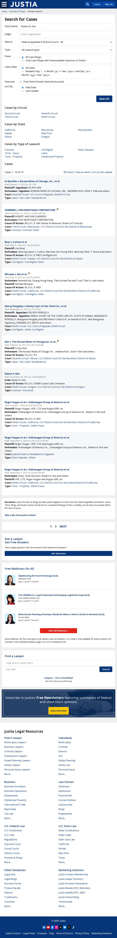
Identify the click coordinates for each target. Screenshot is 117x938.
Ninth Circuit (48, 116)
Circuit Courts (11, 848)
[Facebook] (52, 927)
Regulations (10, 839)
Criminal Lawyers (13, 751)
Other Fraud (37, 425)
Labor (44, 153)
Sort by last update (102, 172)
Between (30, 71)
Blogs (61, 809)
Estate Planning (66, 760)
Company (42, 933)
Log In (97, 4)
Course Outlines (67, 800)
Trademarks (10, 897)
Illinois (8, 136)
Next (63, 526)
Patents (8, 892)
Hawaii (8, 133)
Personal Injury (66, 769)
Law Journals (65, 804)
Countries (9, 901)
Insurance (28, 390)
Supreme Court (12, 844)
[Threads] (60, 927)
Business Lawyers (13, 746)
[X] (69, 927)
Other (32, 457)
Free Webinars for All (19, 568)
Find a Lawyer (14, 656)
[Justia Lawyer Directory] (73, 927)
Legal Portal (29, 933)
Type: (8, 49)
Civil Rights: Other (34, 262)
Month (50, 71)
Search (104, 99)
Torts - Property (13, 156)
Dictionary (63, 786)
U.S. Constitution (13, 830)
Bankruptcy (64, 742)
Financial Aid (65, 795)
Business (9, 782)
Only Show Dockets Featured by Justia (43, 81)
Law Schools (66, 782)
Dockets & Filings (13, 857)
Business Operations (15, 791)
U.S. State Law (67, 826)
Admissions (64, 791)
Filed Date (31, 87)
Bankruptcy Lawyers (15, 742)
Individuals (65, 738)
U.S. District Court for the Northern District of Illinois (67, 358)
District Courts (12, 853)
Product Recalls (12, 888)
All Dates (30, 67)
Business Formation (15, 786)
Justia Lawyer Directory (70, 879)
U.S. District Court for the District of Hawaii (59, 258)
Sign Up (109, 4)
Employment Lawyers (15, 755)
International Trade (14, 804)
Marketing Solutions (71, 870)
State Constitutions (68, 830)
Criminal (62, 746)
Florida (62, 848)
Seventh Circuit (49, 113)
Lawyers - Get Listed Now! (58, 677)
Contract (9, 149)
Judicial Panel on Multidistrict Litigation (33, 454)
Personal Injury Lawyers (17, 769)
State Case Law (66, 839)
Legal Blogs (10, 879)
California (10, 129)
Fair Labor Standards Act (33, 197)
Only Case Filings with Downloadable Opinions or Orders (56, 60)
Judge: (8, 34)
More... (7, 774)
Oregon (45, 136)
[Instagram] (56, 927)
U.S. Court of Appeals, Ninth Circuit (46, 326)
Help (51, 933)
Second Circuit (12, 113)
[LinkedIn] (44, 927)
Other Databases (15, 870)
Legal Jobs (9, 874)
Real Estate (10, 809)
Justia (62, 921)
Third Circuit (11, 116)
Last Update (32, 90)
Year (64, 71)
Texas (61, 857)
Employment (11, 795)
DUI (60, 755)
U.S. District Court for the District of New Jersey (66, 226)
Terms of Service (64, 933)
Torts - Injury (12, 153)
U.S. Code (9, 835)
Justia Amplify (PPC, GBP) (71, 892)
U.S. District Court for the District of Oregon (61, 386)
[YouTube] (48, 927)
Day (38, 71)
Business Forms (12, 883)
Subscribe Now (59, 710)
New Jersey (47, 129)
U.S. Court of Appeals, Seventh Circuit (50, 194)
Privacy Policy (82, 933)
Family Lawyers (12, 765)
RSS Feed (68, 172)
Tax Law (8, 813)
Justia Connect (13, 933)
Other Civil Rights (34, 329)
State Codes (64, 835)
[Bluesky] (64, 927)
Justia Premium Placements (73, 883)
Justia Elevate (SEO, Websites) (74, 888)
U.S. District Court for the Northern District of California (70, 290)
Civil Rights (47, 149)
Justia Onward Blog (68, 897)
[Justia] (23, 4)
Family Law (64, 765)
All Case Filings (33, 57)
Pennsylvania (85, 129)
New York (46, 133)
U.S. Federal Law (14, 826)
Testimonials (65, 901)
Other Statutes (86, 149)
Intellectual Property (52, 156)
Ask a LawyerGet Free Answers (17, 540)
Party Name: (11, 26)
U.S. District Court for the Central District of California (68, 482)
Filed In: (9, 41)
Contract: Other (31, 230)
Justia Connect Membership (73, 874)
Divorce (62, 751)
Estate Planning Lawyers (17, 760)
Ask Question (58, 553)
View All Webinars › (58, 630)
